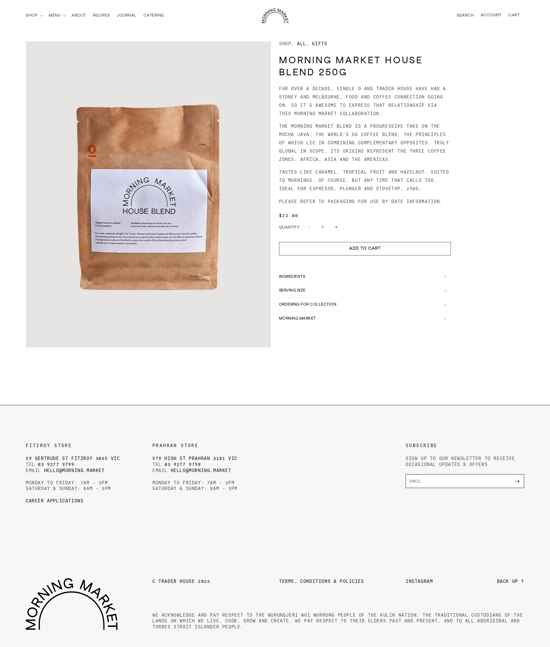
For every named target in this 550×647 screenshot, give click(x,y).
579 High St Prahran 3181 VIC (194, 458)
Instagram (419, 581)
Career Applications (54, 500)
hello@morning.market (74, 470)
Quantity (289, 227)
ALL (301, 43)
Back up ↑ (510, 581)
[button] (33, 15)
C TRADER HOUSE (181, 581)
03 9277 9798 (182, 464)
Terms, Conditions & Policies (321, 581)
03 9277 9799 (56, 464)
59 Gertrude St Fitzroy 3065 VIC (73, 458)
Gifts (319, 43)
